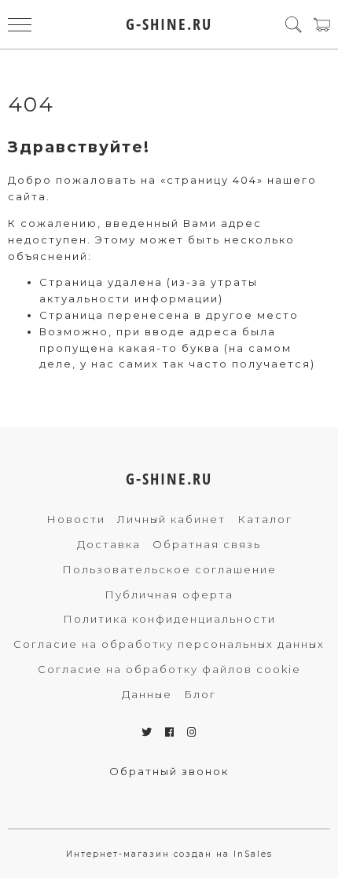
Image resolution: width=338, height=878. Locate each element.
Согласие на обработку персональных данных (169, 644)
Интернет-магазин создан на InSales (169, 854)
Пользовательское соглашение (169, 569)
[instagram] (192, 732)
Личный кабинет (171, 519)
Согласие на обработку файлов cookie (169, 669)
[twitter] (147, 732)
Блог (200, 694)
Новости (75, 519)
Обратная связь (206, 544)
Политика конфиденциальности (169, 619)
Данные (147, 694)
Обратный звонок (169, 771)
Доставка (109, 544)
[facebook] (170, 732)
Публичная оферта (169, 594)
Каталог (264, 519)
